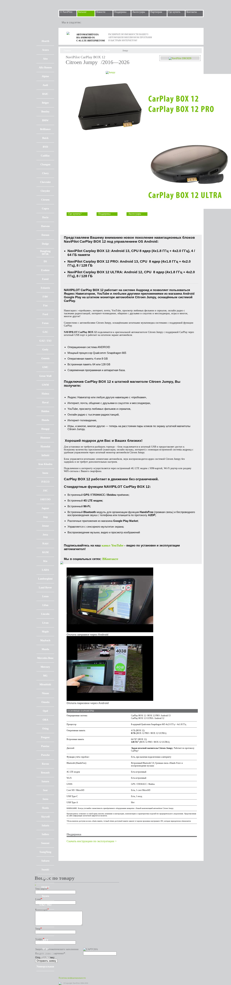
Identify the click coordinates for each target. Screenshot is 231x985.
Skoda (45, 808)
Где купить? (74, 213)
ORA (45, 719)
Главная (67, 50)
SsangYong (45, 852)
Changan (45, 164)
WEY (45, 940)
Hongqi (45, 429)
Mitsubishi (45, 684)
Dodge (45, 243)
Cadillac (45, 155)
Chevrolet (45, 182)
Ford (45, 314)
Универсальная (45, 966)
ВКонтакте (110, 559)
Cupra (45, 208)
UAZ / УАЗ (45, 905)
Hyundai (45, 446)
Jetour (45, 526)
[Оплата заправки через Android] (110, 631)
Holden (45, 411)
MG (45, 675)
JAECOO (45, 499)
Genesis (45, 358)
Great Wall (45, 376)
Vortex (45, 931)
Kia (45, 561)
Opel (45, 711)
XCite (45, 949)
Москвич (45, 957)
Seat (45, 790)
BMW (45, 120)
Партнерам (156, 12)
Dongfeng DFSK (45, 252)
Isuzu (45, 473)
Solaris (45, 825)
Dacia (45, 217)
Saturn (45, 781)
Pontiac (45, 746)
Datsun (45, 235)
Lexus (45, 596)
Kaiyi (45, 543)
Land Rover (45, 587)
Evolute (45, 270)
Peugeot (45, 737)
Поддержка (120, 12)
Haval (45, 402)
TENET (45, 887)
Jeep (45, 517)
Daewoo (45, 226)
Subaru (45, 860)
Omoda (45, 702)
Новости (100, 12)
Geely (45, 349)
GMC (45, 367)
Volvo (45, 922)
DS (45, 261)
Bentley (45, 111)
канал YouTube (112, 545)
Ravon (45, 763)
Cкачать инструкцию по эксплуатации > (92, 841)
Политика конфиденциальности (72, 978)
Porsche (45, 755)
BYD (45, 147)
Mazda (45, 649)
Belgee (45, 102)
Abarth (45, 41)
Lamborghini (45, 578)
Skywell (45, 816)
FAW (45, 296)
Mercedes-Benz (45, 658)
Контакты (191, 12)
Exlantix (45, 288)
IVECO (45, 481)
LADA (45, 570)
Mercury (45, 667)
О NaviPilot (66, 12)
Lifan (45, 605)
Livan (45, 622)
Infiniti (45, 455)
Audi (45, 85)
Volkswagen (45, 913)
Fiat (45, 305)
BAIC (45, 94)
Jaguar (45, 508)
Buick (45, 138)
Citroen (45, 199)
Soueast (45, 843)
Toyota (45, 896)
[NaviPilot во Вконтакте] (102, 22)
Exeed (45, 279)
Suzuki (45, 869)
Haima (45, 393)
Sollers (45, 834)
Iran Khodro (45, 464)
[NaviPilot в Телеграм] (86, 22)
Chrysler (45, 191)
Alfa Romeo (45, 67)
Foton (45, 323)
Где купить (174, 12)
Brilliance (45, 129)
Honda (45, 420)
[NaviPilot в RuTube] (94, 22)
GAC (45, 332)
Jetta (45, 534)
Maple (45, 631)
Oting (45, 728)
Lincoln (45, 614)
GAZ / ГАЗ (45, 340)
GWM (45, 384)
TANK (45, 878)
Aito (45, 58)
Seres (45, 799)
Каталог (82, 12)
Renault (45, 772)
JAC (45, 490)
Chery (45, 173)
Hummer (45, 437)
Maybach (45, 640)
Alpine (45, 76)
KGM (45, 552)
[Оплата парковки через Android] (110, 700)
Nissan (45, 693)
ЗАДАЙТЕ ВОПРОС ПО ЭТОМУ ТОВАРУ (139, 223)
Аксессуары (138, 12)
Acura (45, 50)
